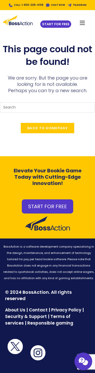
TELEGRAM (79, 5)
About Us (15, 310)
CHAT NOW (58, 5)
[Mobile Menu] (82, 21)
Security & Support (26, 316)
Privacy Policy (66, 310)
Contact (39, 310)
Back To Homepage (47, 128)
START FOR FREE (47, 206)
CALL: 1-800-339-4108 (28, 5)
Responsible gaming (50, 323)
